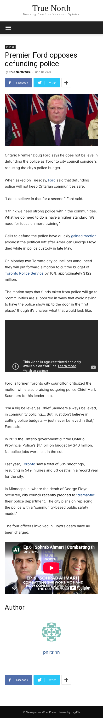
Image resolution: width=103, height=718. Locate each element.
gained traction (84, 236)
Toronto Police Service (24, 273)
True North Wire (20, 72)
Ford (52, 180)
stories (10, 46)
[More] (66, 82)
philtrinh (51, 652)
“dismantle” (86, 495)
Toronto (28, 464)
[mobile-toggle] (8, 27)
